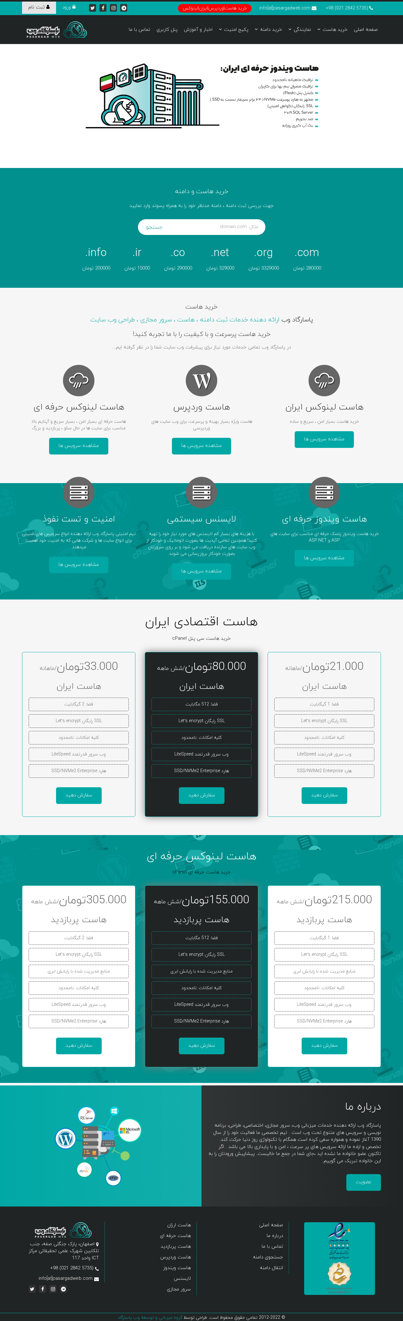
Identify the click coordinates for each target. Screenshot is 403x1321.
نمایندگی (302, 29)
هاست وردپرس (175, 1257)
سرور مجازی (179, 1289)
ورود (67, 7)
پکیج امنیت (236, 29)
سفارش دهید (324, 795)
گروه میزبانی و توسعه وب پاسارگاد (150, 1318)
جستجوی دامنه (268, 1257)
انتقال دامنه (271, 1268)
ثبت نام (37, 7)
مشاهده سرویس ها (324, 439)
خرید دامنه (271, 29)
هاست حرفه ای (175, 1236)
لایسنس (182, 1278)
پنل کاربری (167, 29)
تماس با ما (139, 29)
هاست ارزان (179, 1225)
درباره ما (275, 1236)
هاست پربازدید (176, 1246)
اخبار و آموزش (198, 29)
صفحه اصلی (366, 29)
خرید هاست (335, 29)
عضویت (364, 1182)
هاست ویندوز (177, 1268)
